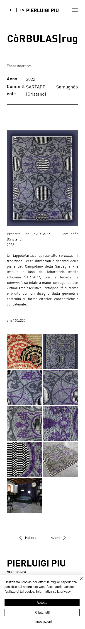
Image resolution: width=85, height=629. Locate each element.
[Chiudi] (78, 581)
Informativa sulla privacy (53, 591)
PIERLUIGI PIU (42, 10)
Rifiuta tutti (42, 612)
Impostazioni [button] (43, 621)
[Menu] (74, 10)
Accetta (42, 602)
